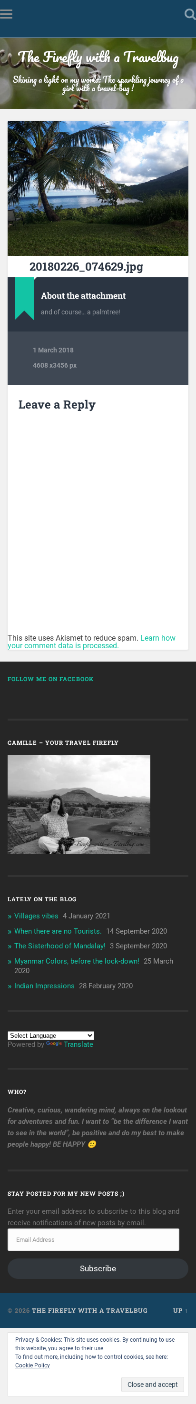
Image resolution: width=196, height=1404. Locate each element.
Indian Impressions (44, 986)
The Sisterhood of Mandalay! (60, 946)
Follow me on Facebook (51, 678)
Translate (78, 1044)
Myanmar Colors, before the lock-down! (76, 961)
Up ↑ (180, 1310)
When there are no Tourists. (58, 931)
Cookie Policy (32, 1365)
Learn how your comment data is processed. (92, 642)
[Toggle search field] (190, 14)
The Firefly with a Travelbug (98, 56)
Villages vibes (36, 916)
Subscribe (98, 1268)
